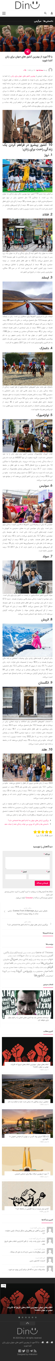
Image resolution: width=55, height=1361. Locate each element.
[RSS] (35, 1350)
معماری (11, 967)
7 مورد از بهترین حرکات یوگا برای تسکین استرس (31, 1174)
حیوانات (21, 956)
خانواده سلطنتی (12, 956)
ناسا (51, 971)
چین (8, 971)
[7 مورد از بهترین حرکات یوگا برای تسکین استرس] (27, 1161)
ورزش (34, 971)
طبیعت (38, 963)
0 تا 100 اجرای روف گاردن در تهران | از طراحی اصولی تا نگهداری (28, 1138)
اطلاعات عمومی (27, 953)
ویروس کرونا (24, 971)
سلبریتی (6, 959)
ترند (30, 956)
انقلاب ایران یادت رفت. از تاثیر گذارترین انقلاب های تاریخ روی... (24, 1242)
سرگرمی (37, 21)
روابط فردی (36, 959)
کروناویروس (49, 975)
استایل (33, 953)
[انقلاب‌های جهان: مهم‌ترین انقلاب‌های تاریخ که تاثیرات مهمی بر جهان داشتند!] (27, 1051)
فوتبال (6, 963)
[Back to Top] (27, 1323)
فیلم (50, 967)
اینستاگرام (18, 952)
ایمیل (24, 871)
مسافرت (21, 967)
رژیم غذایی (28, 959)
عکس (15, 963)
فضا (11, 963)
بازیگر (12, 952)
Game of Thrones (44, 952)
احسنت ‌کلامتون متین (37, 1260)
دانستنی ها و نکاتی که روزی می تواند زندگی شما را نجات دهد (26, 824)
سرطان (20, 959)
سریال (14, 959)
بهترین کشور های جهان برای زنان (23, 76)
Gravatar (29, 897)
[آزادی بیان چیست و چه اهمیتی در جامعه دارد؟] (27, 1195)
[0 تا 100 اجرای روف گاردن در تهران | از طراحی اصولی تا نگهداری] (27, 1123)
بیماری (37, 955)
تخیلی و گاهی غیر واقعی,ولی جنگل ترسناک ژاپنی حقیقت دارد (25, 1232)
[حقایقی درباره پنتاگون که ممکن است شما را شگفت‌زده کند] (27, 1088)
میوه (4, 967)
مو (7, 967)
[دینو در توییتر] (23, 1350)
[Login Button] (52, 13)
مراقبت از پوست (33, 967)
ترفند (33, 956)
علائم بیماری (21, 963)
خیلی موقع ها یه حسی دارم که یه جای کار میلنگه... (27, 1252)
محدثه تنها (39, 70)
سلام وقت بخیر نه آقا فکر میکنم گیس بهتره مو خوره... (26, 1269)
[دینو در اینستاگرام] (27, 1350)
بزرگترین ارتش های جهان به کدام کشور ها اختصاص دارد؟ (28, 820)
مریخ (25, 967)
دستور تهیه (44, 959)
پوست (13, 971)
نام (48, 871)
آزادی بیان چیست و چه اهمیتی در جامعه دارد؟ (32, 1208)
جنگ (27, 955)
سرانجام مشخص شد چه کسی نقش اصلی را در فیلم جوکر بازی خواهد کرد (28, 1019)
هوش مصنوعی (42, 971)
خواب (50, 959)
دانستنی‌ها (48, 21)
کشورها (39, 975)
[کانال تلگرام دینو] (31, 1350)
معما (16, 967)
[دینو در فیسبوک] (19, 1350)
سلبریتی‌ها (47, 963)
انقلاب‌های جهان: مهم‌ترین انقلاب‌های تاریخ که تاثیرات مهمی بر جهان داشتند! (29, 1066)
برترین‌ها (44, 955)
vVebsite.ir (33, 1354)
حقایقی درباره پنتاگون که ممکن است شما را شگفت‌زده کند (28, 1101)
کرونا (4, 971)
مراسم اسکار (43, 967)
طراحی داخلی (30, 963)
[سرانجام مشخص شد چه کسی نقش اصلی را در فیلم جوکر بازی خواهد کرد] (27, 1004)
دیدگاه (47, 854)
